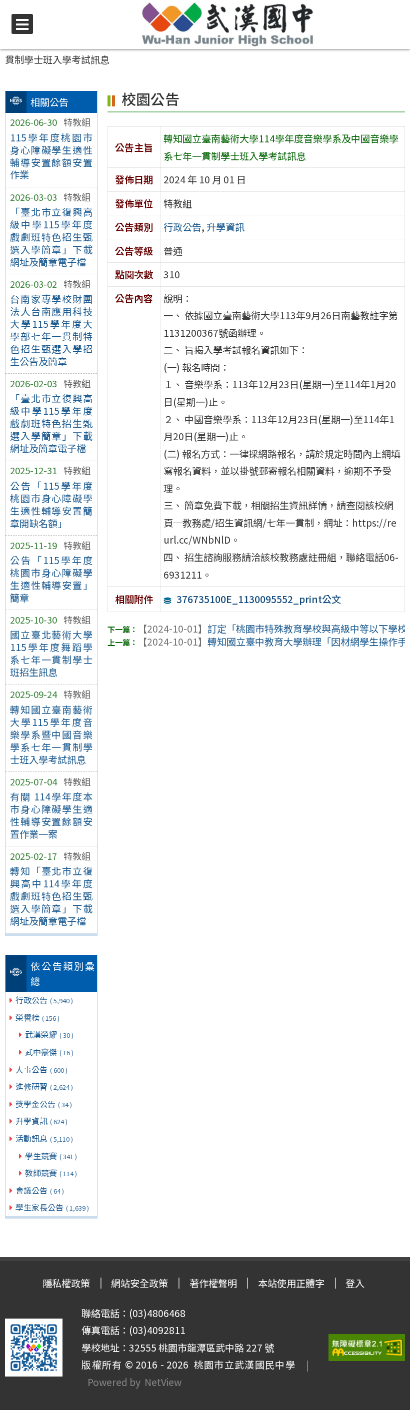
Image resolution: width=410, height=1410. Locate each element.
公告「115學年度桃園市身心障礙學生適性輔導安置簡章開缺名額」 (51, 504)
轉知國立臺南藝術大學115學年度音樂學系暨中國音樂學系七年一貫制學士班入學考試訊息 (51, 734)
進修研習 (44, 1086)
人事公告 (42, 1069)
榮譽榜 (38, 1017)
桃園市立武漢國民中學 (242, 1365)
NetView (163, 1382)
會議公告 (40, 1190)
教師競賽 (51, 1173)
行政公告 (44, 1000)
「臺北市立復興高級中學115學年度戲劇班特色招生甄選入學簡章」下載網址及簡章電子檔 (51, 237)
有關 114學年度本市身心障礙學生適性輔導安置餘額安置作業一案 (51, 815)
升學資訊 (42, 1121)
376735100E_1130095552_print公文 (258, 599)
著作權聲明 (213, 1283)
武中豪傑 (49, 1052)
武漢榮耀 (49, 1034)
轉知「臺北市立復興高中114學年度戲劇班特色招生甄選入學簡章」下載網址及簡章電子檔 (51, 896)
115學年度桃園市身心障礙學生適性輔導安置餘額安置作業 (51, 156)
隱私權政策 (66, 1283)
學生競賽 (51, 1156)
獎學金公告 (44, 1104)
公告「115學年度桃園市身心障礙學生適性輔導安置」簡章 (51, 579)
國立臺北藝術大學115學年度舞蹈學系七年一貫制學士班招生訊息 (51, 653)
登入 (355, 1283)
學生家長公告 (52, 1207)
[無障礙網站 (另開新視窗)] (367, 1348)
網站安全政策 (139, 1283)
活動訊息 (44, 1138)
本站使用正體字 (291, 1283)
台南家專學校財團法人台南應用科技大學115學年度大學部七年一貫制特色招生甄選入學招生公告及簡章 (51, 330)
